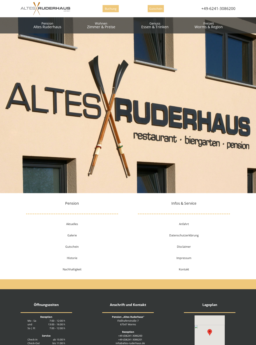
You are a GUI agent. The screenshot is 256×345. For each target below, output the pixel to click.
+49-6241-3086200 (217, 8)
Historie (72, 258)
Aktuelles (72, 224)
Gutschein (72, 246)
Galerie (72, 235)
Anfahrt (184, 224)
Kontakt (184, 269)
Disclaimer (184, 246)
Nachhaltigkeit (72, 269)
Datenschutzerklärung (184, 235)
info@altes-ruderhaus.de (129, 343)
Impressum (183, 258)
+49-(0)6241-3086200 (129, 335)
